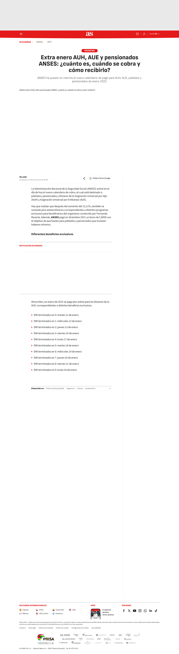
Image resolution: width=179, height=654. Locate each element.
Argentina (70, 388)
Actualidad (25, 42)
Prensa (80, 388)
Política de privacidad (46, 628)
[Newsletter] (137, 33)
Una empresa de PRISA (46, 637)
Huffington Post (68, 639)
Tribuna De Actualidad (55, 388)
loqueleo (118, 642)
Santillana (87, 634)
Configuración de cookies (80, 628)
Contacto (22, 628)
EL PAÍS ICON (97, 642)
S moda (108, 642)
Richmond (63, 642)
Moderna (76, 642)
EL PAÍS (65, 634)
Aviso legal (32, 628)
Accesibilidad (96, 628)
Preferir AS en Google (101, 178)
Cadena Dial (99, 639)
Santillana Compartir (100, 634)
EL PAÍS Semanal (107, 639)
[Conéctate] (144, 33)
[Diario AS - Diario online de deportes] (89, 34)
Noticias (40, 42)
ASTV (49, 42)
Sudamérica (90, 388)
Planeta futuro (118, 639)
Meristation (131, 642)
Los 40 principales (76, 634)
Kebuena (127, 639)
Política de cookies (62, 628)
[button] (84, 178)
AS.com (120, 634)
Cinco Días (90, 639)
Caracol (137, 634)
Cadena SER (112, 634)
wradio (81, 639)
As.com (23, 177)
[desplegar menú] (21, 34)
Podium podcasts (87, 642)
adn (128, 634)
